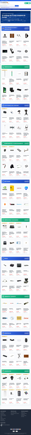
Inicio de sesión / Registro (14, 412)
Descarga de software (23, 415)
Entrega (1, 417)
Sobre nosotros (2, 413)
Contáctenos (12, 414)
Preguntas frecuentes (2, 414)
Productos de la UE (7, 7)
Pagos (1, 416)
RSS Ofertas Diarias (2, 420)
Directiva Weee (2, 419)
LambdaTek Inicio (2, 412)
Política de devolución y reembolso (15, 413)
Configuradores (23, 414)
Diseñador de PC (23, 412)
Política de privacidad (2, 418)
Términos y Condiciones (3, 415)
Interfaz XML (22, 416)
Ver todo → (26, 28)
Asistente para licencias (24, 413)
